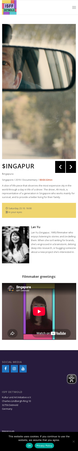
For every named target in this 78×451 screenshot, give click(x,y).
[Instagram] (14, 368)
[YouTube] (23, 368)
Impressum (8, 431)
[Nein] (73, 441)
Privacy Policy (44, 445)
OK (29, 445)
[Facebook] (5, 368)
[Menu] (74, 7)
